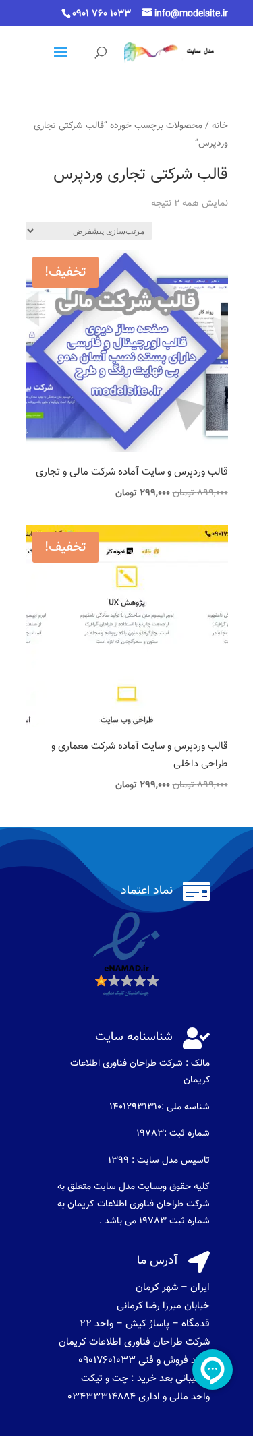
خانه (220, 126)
